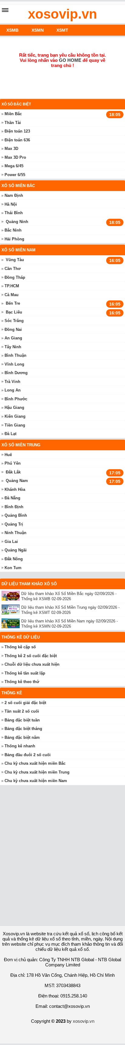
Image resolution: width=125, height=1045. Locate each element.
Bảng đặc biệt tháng (23, 728)
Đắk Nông (14, 559)
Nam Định (14, 195)
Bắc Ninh (13, 230)
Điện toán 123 (17, 131)
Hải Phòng (14, 239)
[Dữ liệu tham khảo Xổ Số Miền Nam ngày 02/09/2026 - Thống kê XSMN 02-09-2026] (11, 623)
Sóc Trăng (14, 320)
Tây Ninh (13, 347)
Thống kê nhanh (20, 746)
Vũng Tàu (15, 259)
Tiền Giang (15, 425)
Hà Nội (11, 204)
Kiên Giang (15, 416)
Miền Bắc (13, 114)
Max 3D (11, 148)
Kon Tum (13, 567)
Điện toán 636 (17, 140)
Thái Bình (14, 213)
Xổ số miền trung (21, 445)
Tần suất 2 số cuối (22, 711)
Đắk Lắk (13, 472)
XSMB (12, 30)
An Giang (13, 338)
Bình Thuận (15, 355)
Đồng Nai (13, 329)
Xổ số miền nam (18, 250)
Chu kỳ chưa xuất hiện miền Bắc (35, 763)
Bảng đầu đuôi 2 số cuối (28, 755)
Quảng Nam (17, 480)
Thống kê (12, 693)
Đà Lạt (10, 433)
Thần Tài (13, 122)
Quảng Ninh (17, 221)
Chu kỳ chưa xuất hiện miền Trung (37, 772)
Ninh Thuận (15, 532)
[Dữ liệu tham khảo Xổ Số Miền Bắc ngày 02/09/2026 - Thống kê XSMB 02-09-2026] (11, 596)
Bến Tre (13, 303)
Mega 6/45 (14, 166)
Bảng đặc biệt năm (22, 737)
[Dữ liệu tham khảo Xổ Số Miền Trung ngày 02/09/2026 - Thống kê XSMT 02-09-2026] (11, 609)
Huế (8, 454)
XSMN (38, 30)
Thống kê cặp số (20, 647)
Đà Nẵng (12, 498)
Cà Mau (12, 294)
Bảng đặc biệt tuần (22, 720)
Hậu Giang (14, 407)
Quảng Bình (16, 515)
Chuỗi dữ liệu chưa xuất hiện (32, 664)
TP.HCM (12, 286)
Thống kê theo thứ (22, 681)
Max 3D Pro (15, 157)
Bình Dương (16, 372)
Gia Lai (11, 541)
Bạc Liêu (14, 312)
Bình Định (14, 507)
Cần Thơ (13, 268)
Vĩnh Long (14, 364)
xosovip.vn (62, 13)
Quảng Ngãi (16, 550)
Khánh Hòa (15, 489)
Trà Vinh (12, 381)
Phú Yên (13, 463)
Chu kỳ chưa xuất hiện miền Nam (36, 780)
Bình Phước (16, 399)
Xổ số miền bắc (18, 185)
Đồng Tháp (15, 277)
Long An (13, 390)
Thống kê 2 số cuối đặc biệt (31, 656)
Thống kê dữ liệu (21, 637)
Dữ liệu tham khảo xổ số (29, 584)
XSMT (62, 30)
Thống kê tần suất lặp (25, 673)
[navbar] (5, 10)
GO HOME (70, 60)
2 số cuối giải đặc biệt (25, 702)
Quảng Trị (14, 524)
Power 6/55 (15, 174)
